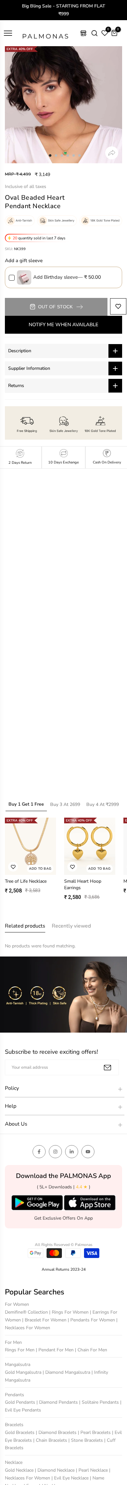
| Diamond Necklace (55, 1470)
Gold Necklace (20, 1470)
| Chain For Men (91, 1350)
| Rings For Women (69, 1312)
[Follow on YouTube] (87, 1151)
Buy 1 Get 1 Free (26, 804)
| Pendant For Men (55, 1350)
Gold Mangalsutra (24, 1372)
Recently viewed (71, 926)
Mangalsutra (17, 1364)
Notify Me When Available (63, 324)
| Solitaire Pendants (99, 1402)
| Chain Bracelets (50, 1440)
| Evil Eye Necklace (70, 1478)
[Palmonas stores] (83, 33)
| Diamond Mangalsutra (67, 1372)
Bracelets (14, 1425)
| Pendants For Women (92, 1320)
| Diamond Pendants (57, 1402)
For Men (13, 1342)
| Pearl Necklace (92, 1470)
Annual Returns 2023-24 (64, 1269)
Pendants (14, 1395)
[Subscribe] (107, 1067)
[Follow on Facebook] (39, 1151)
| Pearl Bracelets (95, 1432)
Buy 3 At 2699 (65, 804)
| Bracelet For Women (45, 1320)
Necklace (13, 1462)
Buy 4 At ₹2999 (102, 804)
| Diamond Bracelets (57, 1432)
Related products (25, 926)
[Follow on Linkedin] (71, 1151)
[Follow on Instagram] (55, 1151)
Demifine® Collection (27, 1312)
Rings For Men (20, 1350)
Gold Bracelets (20, 1432)
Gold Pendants (20, 1402)
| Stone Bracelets (86, 1440)
